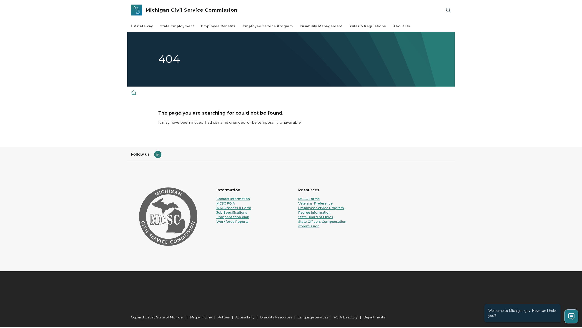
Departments (374, 317)
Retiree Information (314, 212)
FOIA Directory (346, 317)
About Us (401, 26)
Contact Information (233, 199)
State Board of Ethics (315, 217)
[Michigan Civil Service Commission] (133, 92)
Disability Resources (276, 317)
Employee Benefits (218, 26)
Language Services (313, 317)
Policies (224, 317)
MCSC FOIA (225, 203)
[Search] (448, 10)
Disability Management (321, 26)
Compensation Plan (232, 217)
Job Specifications (231, 212)
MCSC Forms (309, 199)
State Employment (177, 26)
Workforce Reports (232, 222)
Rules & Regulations (367, 26)
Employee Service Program (268, 26)
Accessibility (244, 317)
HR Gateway (142, 26)
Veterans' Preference (315, 203)
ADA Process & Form (233, 208)
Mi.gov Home (201, 317)
